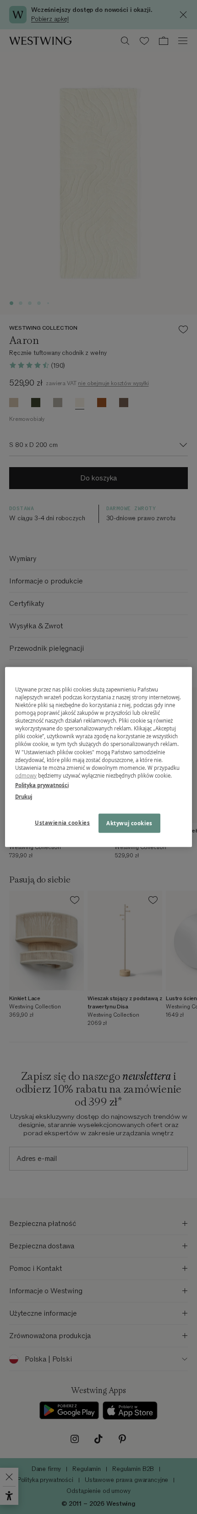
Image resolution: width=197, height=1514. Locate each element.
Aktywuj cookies (129, 822)
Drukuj (23, 796)
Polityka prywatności (42, 784)
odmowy (26, 775)
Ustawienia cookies (62, 822)
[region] (98, 757)
